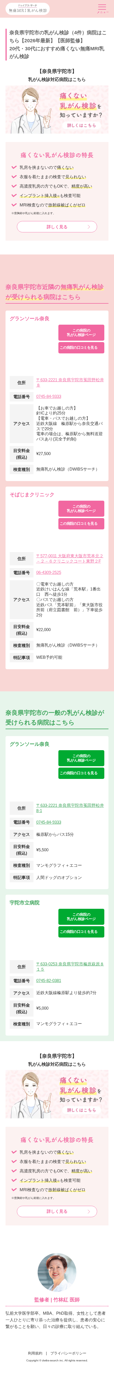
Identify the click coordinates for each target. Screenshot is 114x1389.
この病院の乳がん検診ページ (81, 332)
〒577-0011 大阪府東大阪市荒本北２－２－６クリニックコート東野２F (69, 558)
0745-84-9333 (48, 396)
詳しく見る (57, 226)
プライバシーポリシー (68, 1353)
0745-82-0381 (48, 980)
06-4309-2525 (48, 572)
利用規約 (35, 1353)
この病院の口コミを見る (78, 347)
